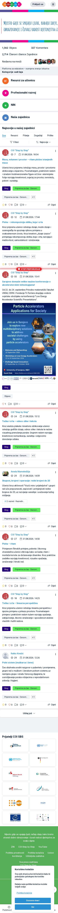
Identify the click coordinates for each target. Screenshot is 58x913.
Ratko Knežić (17, 653)
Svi (32, 907)
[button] (9, 909)
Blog (6, 188)
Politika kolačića (24, 893)
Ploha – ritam (9, 543)
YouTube (42, 847)
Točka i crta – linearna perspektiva (20, 603)
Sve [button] (4, 135)
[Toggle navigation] (53, 4)
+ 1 (33, 197)
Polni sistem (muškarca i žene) (18, 662)
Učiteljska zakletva (35, 856)
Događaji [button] (38, 135)
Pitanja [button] (26, 135)
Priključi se (38, 4)
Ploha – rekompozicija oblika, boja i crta (22, 222)
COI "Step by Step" (20, 150)
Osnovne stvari (33, 900)
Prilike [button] (50, 135)
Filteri (16, 142)
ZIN (13, 847)
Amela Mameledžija (20, 471)
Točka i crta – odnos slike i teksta (19, 421)
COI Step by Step (26, 847)
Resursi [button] (14, 135)
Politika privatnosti (15, 853)
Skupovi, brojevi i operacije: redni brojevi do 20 (26, 480)
